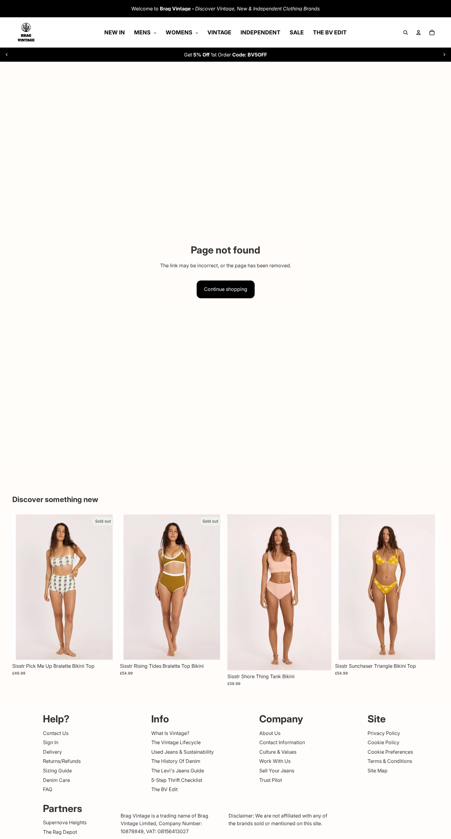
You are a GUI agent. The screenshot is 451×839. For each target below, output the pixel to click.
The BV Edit (164, 789)
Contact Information (282, 742)
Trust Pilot (270, 780)
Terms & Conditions (390, 761)
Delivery (52, 751)
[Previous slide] (6, 54)
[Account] (418, 32)
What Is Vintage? (170, 733)
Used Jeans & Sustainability (182, 751)
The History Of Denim (175, 761)
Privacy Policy (384, 733)
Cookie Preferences (390, 751)
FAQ (47, 789)
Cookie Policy (383, 742)
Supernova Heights (65, 822)
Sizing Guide (57, 770)
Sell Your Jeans (276, 770)
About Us (269, 733)
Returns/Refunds (62, 761)
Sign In (50, 742)
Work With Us (275, 761)
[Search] (405, 32)
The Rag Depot (60, 832)
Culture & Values (277, 751)
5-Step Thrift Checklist (176, 780)
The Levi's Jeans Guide (177, 770)
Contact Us (55, 733)
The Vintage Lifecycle (176, 742)
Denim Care (56, 780)
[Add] (321, 660)
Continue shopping (225, 289)
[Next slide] (444, 54)
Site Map (377, 770)
